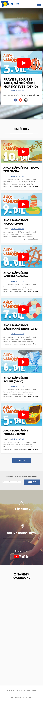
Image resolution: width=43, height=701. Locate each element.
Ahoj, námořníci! (17, 90)
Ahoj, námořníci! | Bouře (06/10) (16, 380)
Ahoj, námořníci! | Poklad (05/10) (16, 432)
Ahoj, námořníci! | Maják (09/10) (16, 222)
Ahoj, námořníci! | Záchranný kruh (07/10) (21, 327)
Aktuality (16, 697)
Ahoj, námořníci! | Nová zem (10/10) (21, 169)
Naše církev (21, 509)
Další (20, 460)
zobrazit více (33, 186)
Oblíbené (21, 33)
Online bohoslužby (21, 533)
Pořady (21, 18)
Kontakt (27, 697)
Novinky (21, 25)
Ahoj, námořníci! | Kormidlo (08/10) (16, 275)
